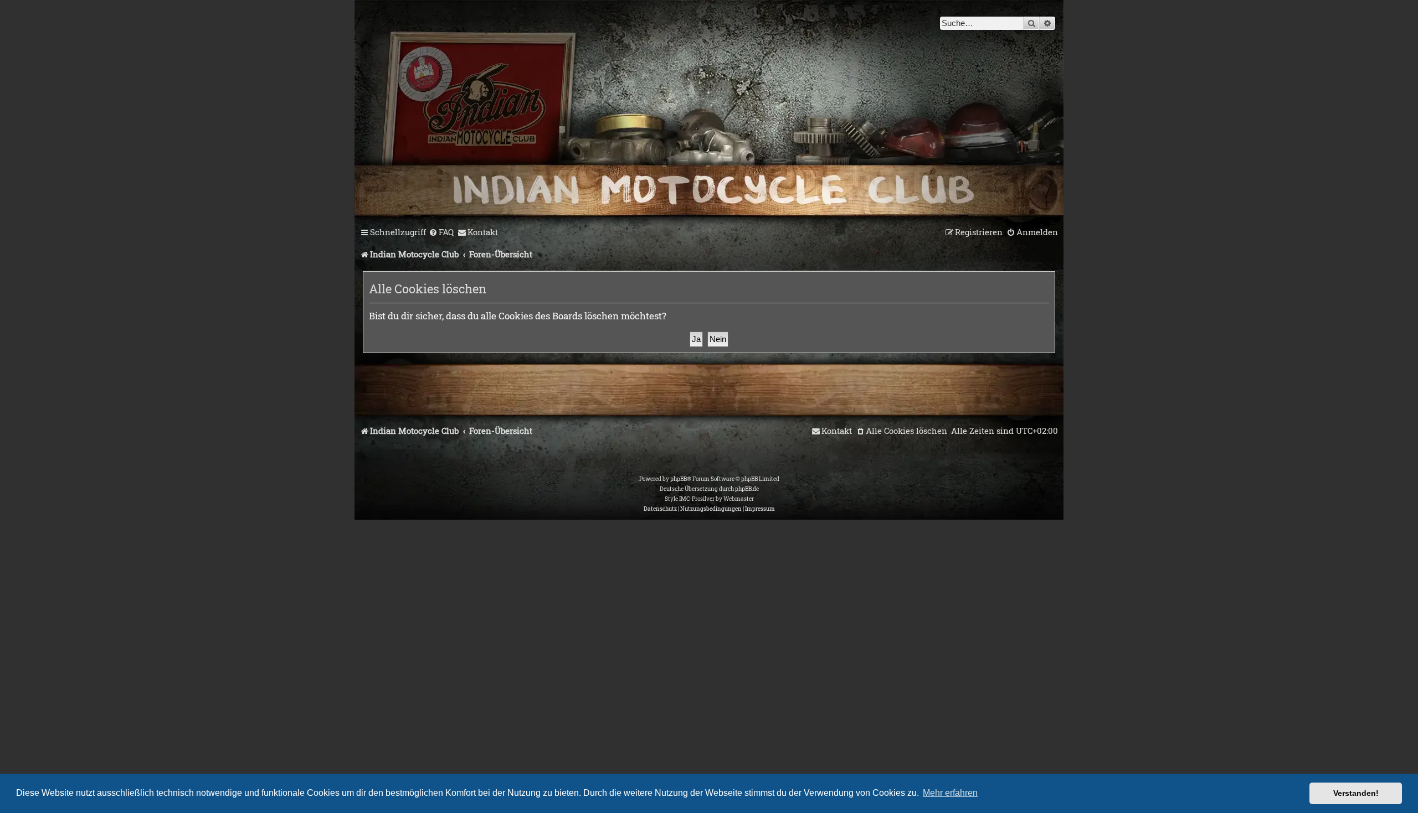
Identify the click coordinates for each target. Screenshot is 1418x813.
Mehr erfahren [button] (950, 793)
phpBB (678, 479)
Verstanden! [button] (1356, 793)
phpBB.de (747, 489)
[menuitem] (441, 232)
